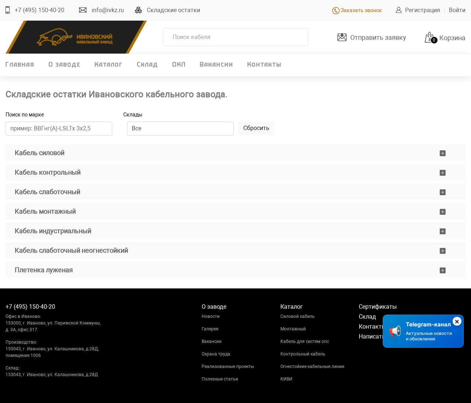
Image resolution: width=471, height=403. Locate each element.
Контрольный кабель (302, 354)
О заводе (65, 65)
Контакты (264, 65)
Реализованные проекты (228, 366)
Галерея (210, 329)
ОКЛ (179, 65)
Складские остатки (173, 10)
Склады (132, 115)
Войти (457, 10)
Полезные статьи (220, 379)
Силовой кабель (297, 316)
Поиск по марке (25, 115)
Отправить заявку (378, 37)
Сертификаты (378, 306)
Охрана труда (216, 354)
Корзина (452, 38)
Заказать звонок (361, 10)
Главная (20, 65)
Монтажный (293, 329)
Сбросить (256, 128)
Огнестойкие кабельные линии (312, 366)
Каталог (109, 65)
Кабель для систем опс (304, 341)
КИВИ (286, 379)
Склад (147, 65)
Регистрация (422, 10)
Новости (211, 316)
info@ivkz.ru (108, 10)
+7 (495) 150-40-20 (39, 10)
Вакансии (216, 65)
